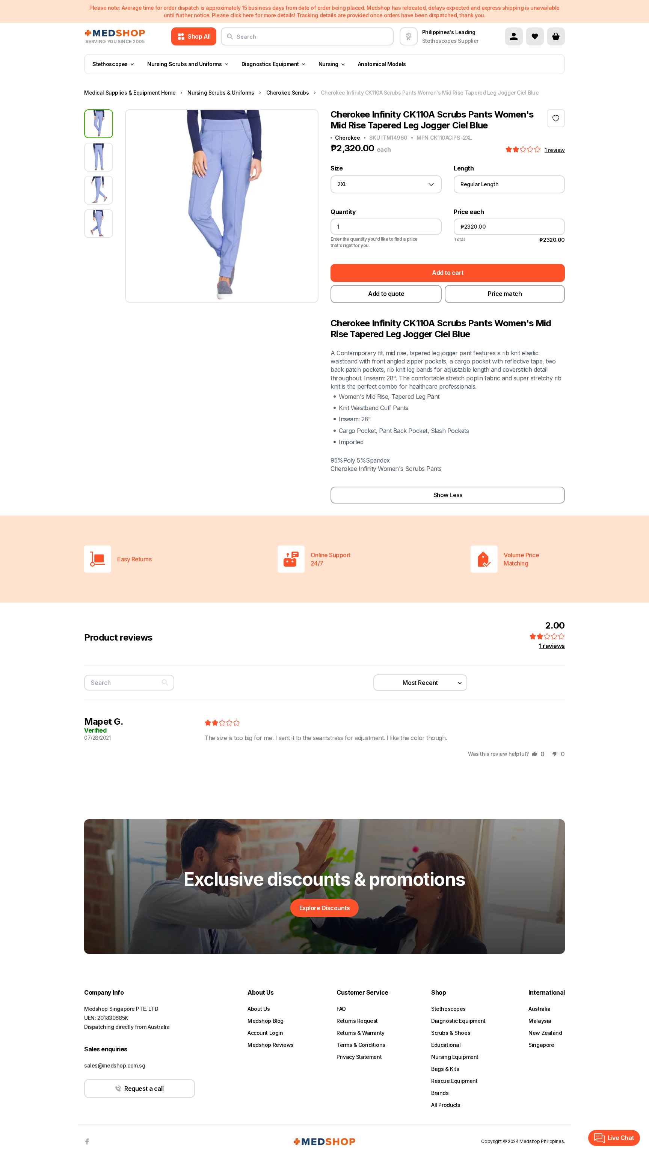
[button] (523, 150)
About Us (259, 1009)
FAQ (341, 1009)
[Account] (514, 36)
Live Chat (621, 1137)
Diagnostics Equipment (270, 64)
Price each (469, 212)
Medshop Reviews (271, 1045)
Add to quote (386, 293)
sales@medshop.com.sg (114, 1065)
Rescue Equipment (454, 1081)
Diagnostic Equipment (458, 1021)
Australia (539, 1009)
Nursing (328, 64)
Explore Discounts (324, 908)
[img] (222, 723)
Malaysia (539, 1021)
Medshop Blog (266, 1021)
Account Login (265, 1033)
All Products (445, 1105)
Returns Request (357, 1021)
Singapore (541, 1045)
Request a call (143, 1088)
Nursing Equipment (454, 1057)
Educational (445, 1045)
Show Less (447, 495)
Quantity (343, 212)
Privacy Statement (359, 1057)
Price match (505, 293)
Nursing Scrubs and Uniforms (184, 64)
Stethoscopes (110, 64)
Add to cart (447, 272)
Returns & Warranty (360, 1033)
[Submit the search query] (230, 39)
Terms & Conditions (361, 1045)
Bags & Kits (445, 1069)
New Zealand (545, 1033)
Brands (439, 1093)
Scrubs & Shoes (450, 1033)
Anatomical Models (382, 64)
